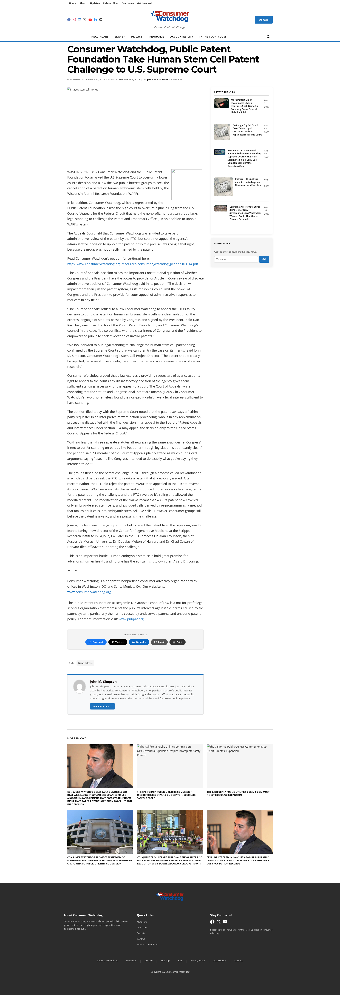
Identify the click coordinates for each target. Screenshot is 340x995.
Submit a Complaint (147, 944)
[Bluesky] (95, 19)
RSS (180, 960)
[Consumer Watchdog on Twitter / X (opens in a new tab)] (219, 922)
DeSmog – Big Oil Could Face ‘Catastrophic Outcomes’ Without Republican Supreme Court (247, 130)
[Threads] (100, 19)
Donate (148, 960)
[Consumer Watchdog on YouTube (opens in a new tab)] (225, 922)
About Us (142, 921)
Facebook (97, 642)
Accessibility (219, 960)
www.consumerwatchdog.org (89, 592)
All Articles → (102, 706)
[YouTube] (90, 19)
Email (161, 642)
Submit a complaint (107, 960)
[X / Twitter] (84, 19)
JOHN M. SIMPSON (157, 79)
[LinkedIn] (79, 19)
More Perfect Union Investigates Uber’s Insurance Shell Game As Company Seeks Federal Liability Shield (244, 106)
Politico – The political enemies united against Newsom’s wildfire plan (248, 182)
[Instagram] (74, 19)
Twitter (119, 642)
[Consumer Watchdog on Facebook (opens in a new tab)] (212, 922)
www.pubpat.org (131, 619)
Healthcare (99, 36)
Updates (95, 3)
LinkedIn (141, 642)
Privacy (136, 36)
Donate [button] (263, 19)
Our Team (142, 927)
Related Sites (110, 3)
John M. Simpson (103, 681)
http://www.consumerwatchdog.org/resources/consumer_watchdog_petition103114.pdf (132, 264)
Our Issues (128, 3)
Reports (141, 933)
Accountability (181, 36)
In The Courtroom (212, 36)
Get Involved (144, 3)
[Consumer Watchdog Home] (170, 896)
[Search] (268, 36)
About (83, 3)
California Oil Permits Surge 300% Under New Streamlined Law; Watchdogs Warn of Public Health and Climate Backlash (245, 213)
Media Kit (131, 960)
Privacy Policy (198, 960)
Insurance (156, 36)
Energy (120, 36)
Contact (141, 938)
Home (72, 3)
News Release (85, 663)
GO (264, 259)
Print (179, 642)
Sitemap (165, 960)
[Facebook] (68, 19)
